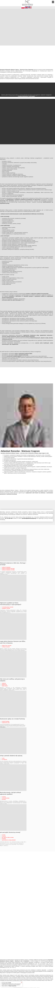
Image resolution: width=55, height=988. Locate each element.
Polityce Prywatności (12, 985)
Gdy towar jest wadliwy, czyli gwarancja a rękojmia (12, 679)
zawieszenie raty (5, 722)
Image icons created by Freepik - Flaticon (32, 987)
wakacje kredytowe (6, 567)
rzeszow (4, 796)
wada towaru (5, 685)
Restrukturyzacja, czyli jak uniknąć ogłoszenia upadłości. (10, 793)
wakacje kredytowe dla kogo (8, 568)
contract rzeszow (6, 646)
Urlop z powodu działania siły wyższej (11, 755)
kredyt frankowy (5, 721)
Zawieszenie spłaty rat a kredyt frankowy (12, 719)
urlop (3, 758)
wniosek (4, 799)
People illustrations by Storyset (18, 987)
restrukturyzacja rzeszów (7, 607)
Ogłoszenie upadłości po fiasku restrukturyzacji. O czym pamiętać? (10, 603)
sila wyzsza (4, 759)
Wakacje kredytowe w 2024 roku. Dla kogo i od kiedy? (13, 563)
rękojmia (4, 683)
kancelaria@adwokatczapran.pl (29, 518)
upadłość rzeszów (6, 608)
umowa (3, 834)
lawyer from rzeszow (6, 645)
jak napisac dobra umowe (8, 837)
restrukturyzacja (5, 798)
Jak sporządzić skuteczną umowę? (10, 832)
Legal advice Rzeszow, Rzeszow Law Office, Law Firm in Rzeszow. (12, 642)
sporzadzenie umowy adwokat (9, 840)
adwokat (4, 838)
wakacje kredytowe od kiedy (8, 569)
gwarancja (4, 684)
